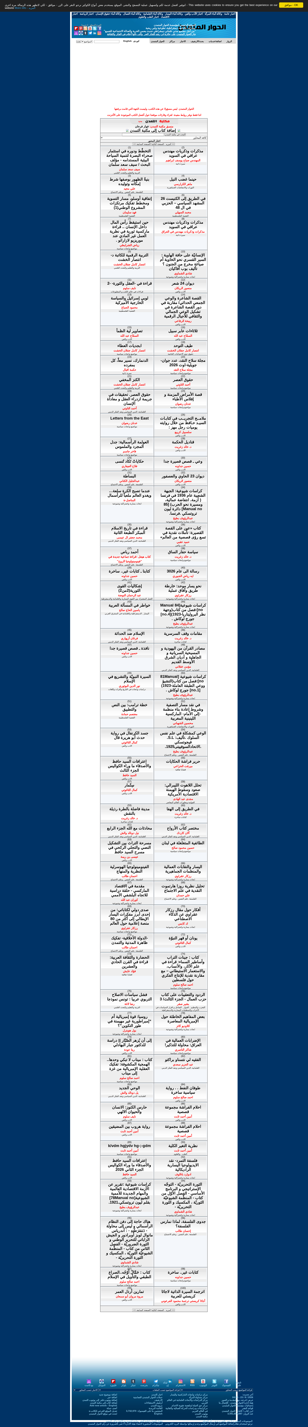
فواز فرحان (142, 126)
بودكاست (89, 1385)
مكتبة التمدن (202, 1416)
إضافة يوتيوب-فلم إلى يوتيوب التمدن (99, 1400)
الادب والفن (180, 291)
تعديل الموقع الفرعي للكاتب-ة (103, 1411)
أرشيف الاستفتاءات (153, 1402)
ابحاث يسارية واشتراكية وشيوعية (180, 277)
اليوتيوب (203, 1385)
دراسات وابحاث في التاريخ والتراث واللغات (127, 689)
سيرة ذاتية (180, 164)
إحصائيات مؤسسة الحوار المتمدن (237, 1405)
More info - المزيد (25, 7)
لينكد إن (166, 1384)
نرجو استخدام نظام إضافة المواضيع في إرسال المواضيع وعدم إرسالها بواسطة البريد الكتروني (208, 1424)
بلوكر (123, 1385)
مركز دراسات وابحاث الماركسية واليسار (189, 1394)
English (158, 1413)
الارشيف (158, 1400)
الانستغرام (180, 1385)
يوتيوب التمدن (201, 1413)
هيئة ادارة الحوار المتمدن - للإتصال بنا (236, 1402)
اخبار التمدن (157, 1394)
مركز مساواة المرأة (198, 1397)
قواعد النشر (247, 1408)
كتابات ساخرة (181, 642)
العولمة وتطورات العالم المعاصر (180, 802)
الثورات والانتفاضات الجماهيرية (180, 187)
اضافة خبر (112, 1397)
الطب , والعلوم (180, 1154)
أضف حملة (112, 1408)
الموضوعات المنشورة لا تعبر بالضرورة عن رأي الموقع (227, 1421)
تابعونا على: (238, 1384)
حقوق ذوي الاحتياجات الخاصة (180, 354)
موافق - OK (291, 5)
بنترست (144, 1385)
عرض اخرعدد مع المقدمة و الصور (237, 1400)
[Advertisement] (153, 56)
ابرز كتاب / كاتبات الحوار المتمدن (237, 1411)
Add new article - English (103, 1405)
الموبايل (101, 1385)
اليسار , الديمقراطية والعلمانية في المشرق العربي (127, 613)
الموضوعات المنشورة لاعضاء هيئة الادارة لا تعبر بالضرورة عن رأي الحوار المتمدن (125, 1424)
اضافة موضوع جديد (108, 1394)
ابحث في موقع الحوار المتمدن (103, 1413)
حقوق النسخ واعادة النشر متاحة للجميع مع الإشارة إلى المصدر (134, 1421)
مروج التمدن (157, 1405)
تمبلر (133, 1385)
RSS (192, 1385)
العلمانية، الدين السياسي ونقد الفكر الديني (127, 412)
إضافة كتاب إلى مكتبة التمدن (153, 130)
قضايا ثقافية (180, 769)
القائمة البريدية (156, 1408)
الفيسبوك (226, 1385)
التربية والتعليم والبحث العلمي (127, 173)
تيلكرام (155, 1385)
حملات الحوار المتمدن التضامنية (148, 1397)
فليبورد (113, 1385)
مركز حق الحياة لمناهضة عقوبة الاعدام (190, 1405)
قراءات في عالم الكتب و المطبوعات (127, 291)
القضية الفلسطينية (127, 216)
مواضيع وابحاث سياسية (127, 248)
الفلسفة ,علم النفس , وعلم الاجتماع (127, 192)
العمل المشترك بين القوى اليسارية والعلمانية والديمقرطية (127, 599)
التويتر (214, 1385)
